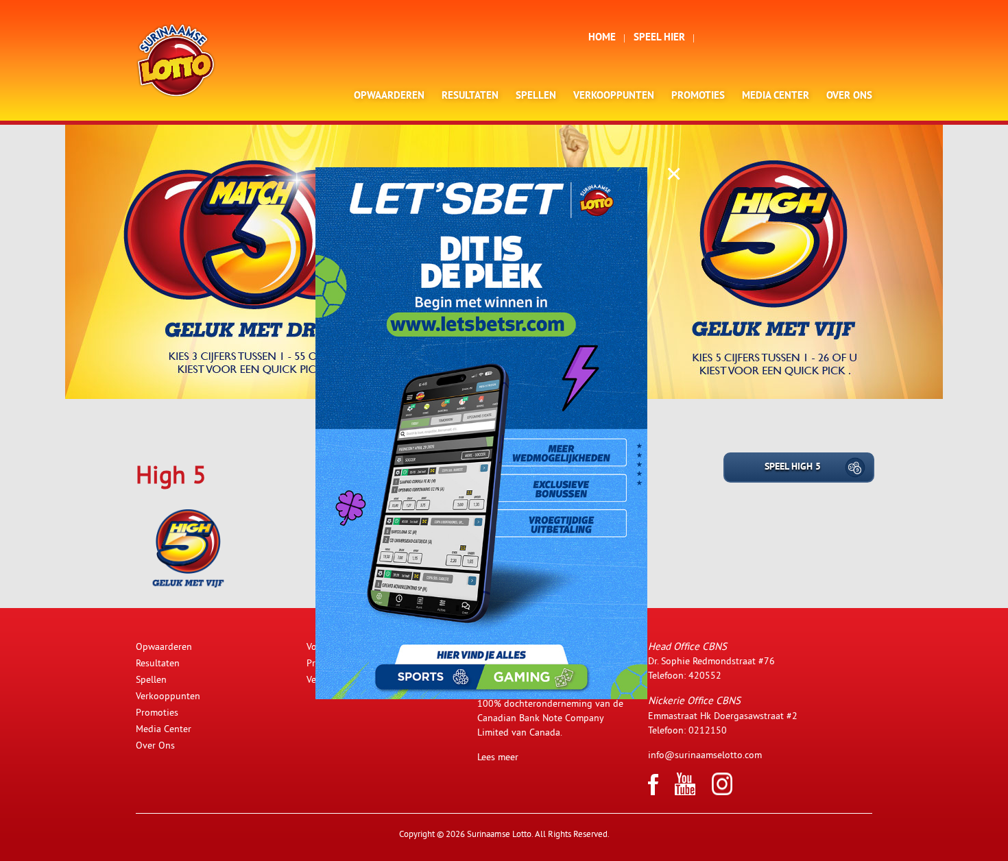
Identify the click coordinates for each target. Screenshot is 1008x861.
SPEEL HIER (659, 38)
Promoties (698, 96)
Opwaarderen (389, 96)
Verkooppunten (613, 96)
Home (602, 38)
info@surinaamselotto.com (705, 755)
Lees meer (497, 757)
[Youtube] (685, 792)
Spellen (536, 96)
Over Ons (849, 96)
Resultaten (470, 96)
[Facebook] (653, 792)
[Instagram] (722, 792)
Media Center (775, 96)
